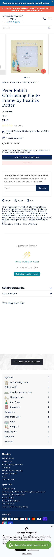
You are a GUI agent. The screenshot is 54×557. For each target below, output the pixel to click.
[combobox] (27, 28)
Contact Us (7, 461)
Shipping (6, 152)
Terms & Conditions (11, 501)
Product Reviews (9, 473)
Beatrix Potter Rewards (12, 470)
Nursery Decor (30, 82)
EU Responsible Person (12, 464)
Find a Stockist (8, 489)
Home (5, 82)
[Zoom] (43, 71)
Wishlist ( (10, 431)
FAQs (4, 476)
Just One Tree (8, 479)
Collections (15, 82)
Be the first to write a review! (27, 274)
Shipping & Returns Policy (13, 495)
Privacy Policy (8, 504)
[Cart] (44, 19)
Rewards (9, 436)
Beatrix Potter (8, 458)
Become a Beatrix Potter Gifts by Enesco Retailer (23, 492)
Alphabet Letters (39, 3)
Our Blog (6, 467)
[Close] (51, 526)
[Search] (49, 28)
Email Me (42, 188)
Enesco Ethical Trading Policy (15, 507)
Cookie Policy (8, 498)
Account (9, 441)
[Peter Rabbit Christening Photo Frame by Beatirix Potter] (17, 327)
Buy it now (27, 163)
